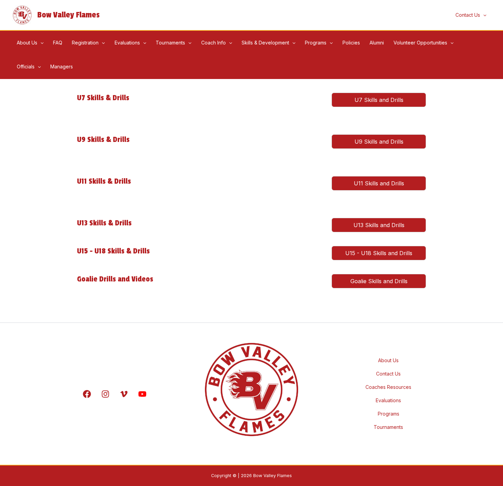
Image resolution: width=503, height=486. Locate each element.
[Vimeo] (124, 394)
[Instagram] (105, 394)
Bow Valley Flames (68, 15)
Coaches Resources (388, 387)
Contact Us (388, 374)
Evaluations (388, 400)
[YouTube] (142, 394)
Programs (388, 414)
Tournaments (388, 427)
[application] (483, 15)
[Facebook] (87, 394)
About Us (388, 360)
